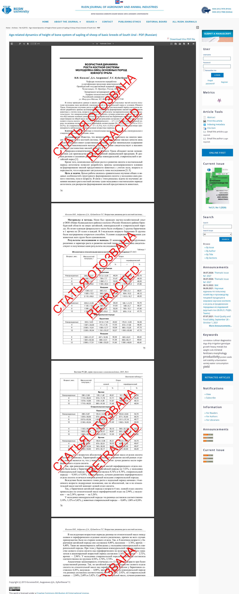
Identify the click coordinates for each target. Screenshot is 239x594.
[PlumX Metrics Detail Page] (219, 100)
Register (224, 82)
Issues (90, 22)
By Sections (211, 258)
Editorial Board (156, 22)
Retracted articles (217, 377)
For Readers (212, 413)
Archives (15, 28)
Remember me (210, 70)
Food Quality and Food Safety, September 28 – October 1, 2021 (217, 319)
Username (207, 55)
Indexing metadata (216, 124)
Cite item (211, 128)
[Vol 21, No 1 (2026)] (217, 203)
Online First (217, 152)
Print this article (214, 121)
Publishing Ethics (129, 22)
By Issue (210, 247)
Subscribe (211, 397)
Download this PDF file (182, 39)
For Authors (211, 416)
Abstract (211, 117)
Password (206, 62)
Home (45, 22)
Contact (107, 22)
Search (205, 223)
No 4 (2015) (23, 28)
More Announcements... (220, 325)
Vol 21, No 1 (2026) (217, 207)
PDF (98, 28)
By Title (209, 254)
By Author (211, 251)
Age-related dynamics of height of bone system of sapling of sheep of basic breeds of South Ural (62, 28)
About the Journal (66, 22)
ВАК (216, 285)
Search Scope (208, 230)
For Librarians (212, 420)
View (208, 394)
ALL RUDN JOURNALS (185, 22)
